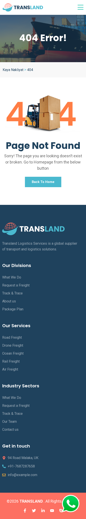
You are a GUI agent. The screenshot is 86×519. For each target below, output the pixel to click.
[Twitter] (34, 511)
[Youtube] (52, 511)
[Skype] (61, 511)
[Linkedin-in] (43, 511)
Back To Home (43, 182)
